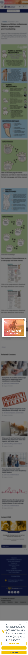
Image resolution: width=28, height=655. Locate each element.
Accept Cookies (14, 652)
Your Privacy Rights (14, 643)
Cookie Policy (13, 640)
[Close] (26, 622)
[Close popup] (24, 320)
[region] (14, 638)
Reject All (14, 648)
